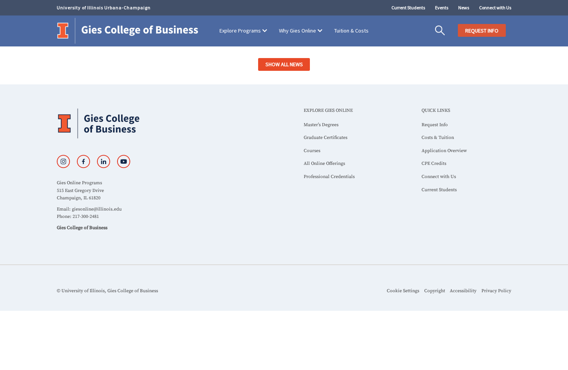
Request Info (435, 125)
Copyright (434, 291)
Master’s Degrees (321, 125)
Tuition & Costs (351, 30)
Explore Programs (240, 30)
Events (441, 7)
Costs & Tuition (438, 137)
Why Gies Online (297, 30)
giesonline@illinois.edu (97, 209)
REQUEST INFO (481, 30)
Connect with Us (495, 7)
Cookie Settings (403, 291)
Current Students (408, 7)
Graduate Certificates (325, 137)
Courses (312, 151)
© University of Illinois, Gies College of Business (107, 291)
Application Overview (444, 151)
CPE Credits (434, 163)
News (463, 7)
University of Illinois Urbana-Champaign (104, 7)
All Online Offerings (324, 163)
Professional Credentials (329, 177)
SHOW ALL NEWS (284, 64)
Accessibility (463, 291)
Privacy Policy (496, 291)
